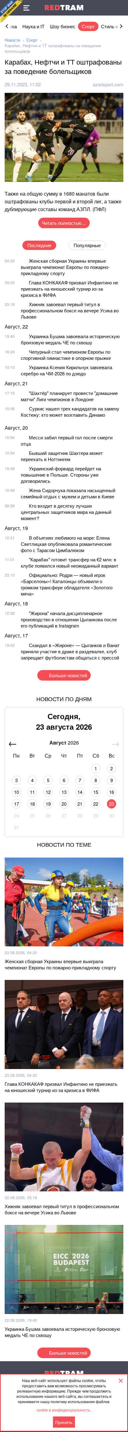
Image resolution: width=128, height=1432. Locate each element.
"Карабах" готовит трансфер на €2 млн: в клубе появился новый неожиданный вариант (69, 562)
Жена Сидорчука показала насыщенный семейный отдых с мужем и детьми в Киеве (68, 493)
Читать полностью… (64, 223)
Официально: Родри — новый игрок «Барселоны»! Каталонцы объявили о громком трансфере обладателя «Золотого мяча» (66, 584)
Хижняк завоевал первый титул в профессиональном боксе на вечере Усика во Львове (70, 310)
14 (79, 792)
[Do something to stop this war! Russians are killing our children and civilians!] (11, 11)
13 (64, 792)
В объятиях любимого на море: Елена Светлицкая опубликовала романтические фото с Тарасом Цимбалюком (66, 543)
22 (95, 803)
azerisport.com (108, 84)
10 (16, 792)
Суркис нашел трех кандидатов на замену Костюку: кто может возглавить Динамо (70, 411)
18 (32, 803)
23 (111, 803)
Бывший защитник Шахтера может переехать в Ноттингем (62, 456)
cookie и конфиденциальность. (64, 1409)
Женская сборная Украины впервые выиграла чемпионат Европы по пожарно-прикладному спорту (65, 266)
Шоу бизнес (62, 26)
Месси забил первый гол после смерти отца (66, 440)
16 (111, 792)
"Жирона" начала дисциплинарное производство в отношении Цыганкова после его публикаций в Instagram (69, 619)
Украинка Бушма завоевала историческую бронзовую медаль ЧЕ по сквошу (70, 339)
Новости (12, 40)
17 (16, 803)
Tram (64, 7)
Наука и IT (33, 26)
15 (95, 792)
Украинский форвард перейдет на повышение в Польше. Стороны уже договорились (61, 474)
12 (48, 792)
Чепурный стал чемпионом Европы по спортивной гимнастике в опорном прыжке (66, 354)
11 (32, 792)
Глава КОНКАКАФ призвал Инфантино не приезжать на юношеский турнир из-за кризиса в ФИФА (69, 288)
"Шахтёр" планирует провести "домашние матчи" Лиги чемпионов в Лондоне (69, 396)
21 (79, 803)
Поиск (120, 7)
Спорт (88, 26)
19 (48, 803)
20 (64, 803)
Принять (63, 1422)
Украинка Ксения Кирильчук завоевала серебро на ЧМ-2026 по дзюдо (66, 370)
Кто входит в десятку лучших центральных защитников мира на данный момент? (66, 511)
